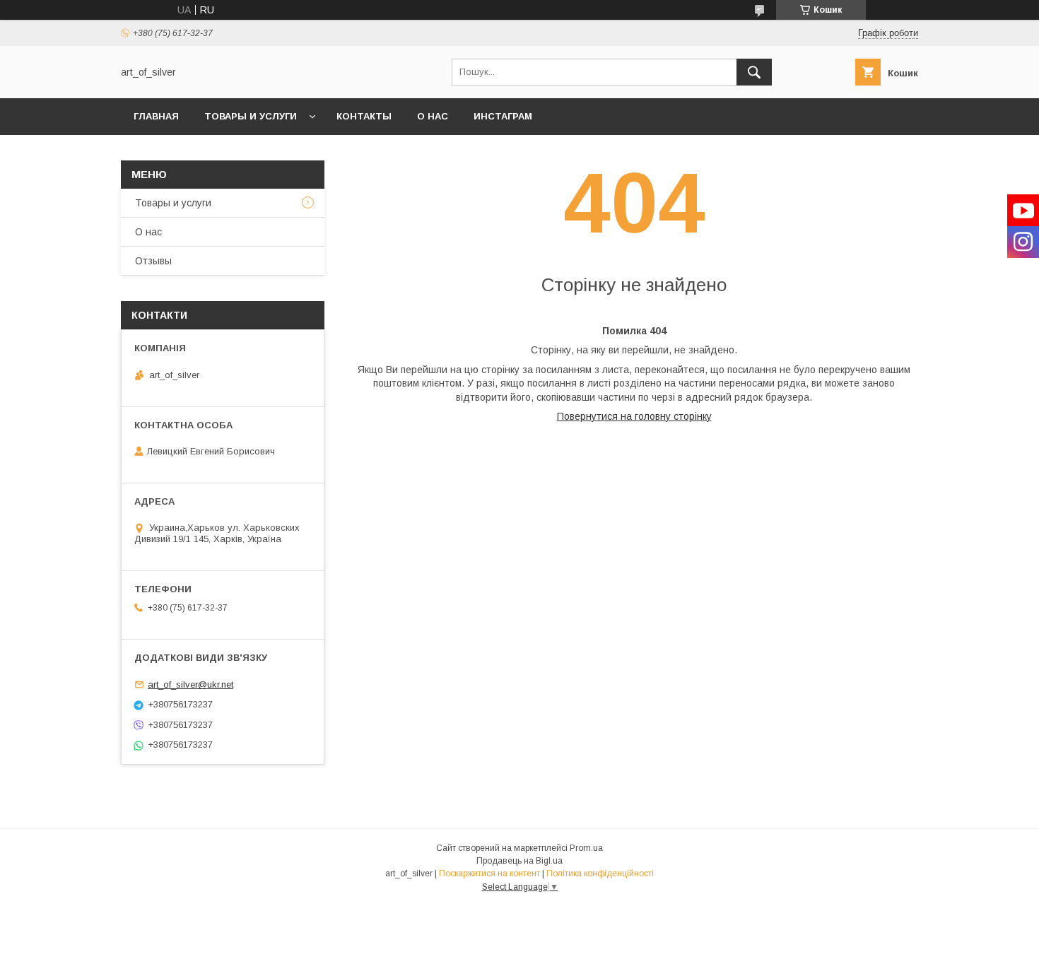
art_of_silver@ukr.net (190, 684)
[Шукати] (754, 72)
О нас (432, 116)
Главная (156, 116)
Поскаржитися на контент (489, 873)
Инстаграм (503, 116)
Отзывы (153, 260)
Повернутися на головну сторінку (634, 416)
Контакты (364, 116)
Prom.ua (586, 848)
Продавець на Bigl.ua (519, 861)
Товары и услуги (250, 116)
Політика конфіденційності (600, 873)
